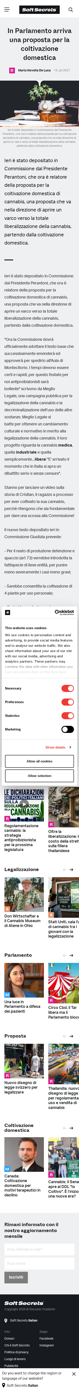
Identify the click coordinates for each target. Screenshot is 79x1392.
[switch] (67, 702)
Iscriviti (16, 1277)
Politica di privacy (16, 1352)
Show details (55, 747)
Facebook (46, 1338)
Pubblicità (11, 1366)
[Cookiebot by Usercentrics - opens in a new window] (56, 612)
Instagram (47, 1345)
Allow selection (39, 776)
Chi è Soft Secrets (17, 1345)
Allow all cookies (39, 761)
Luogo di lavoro (14, 1359)
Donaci (9, 1338)
